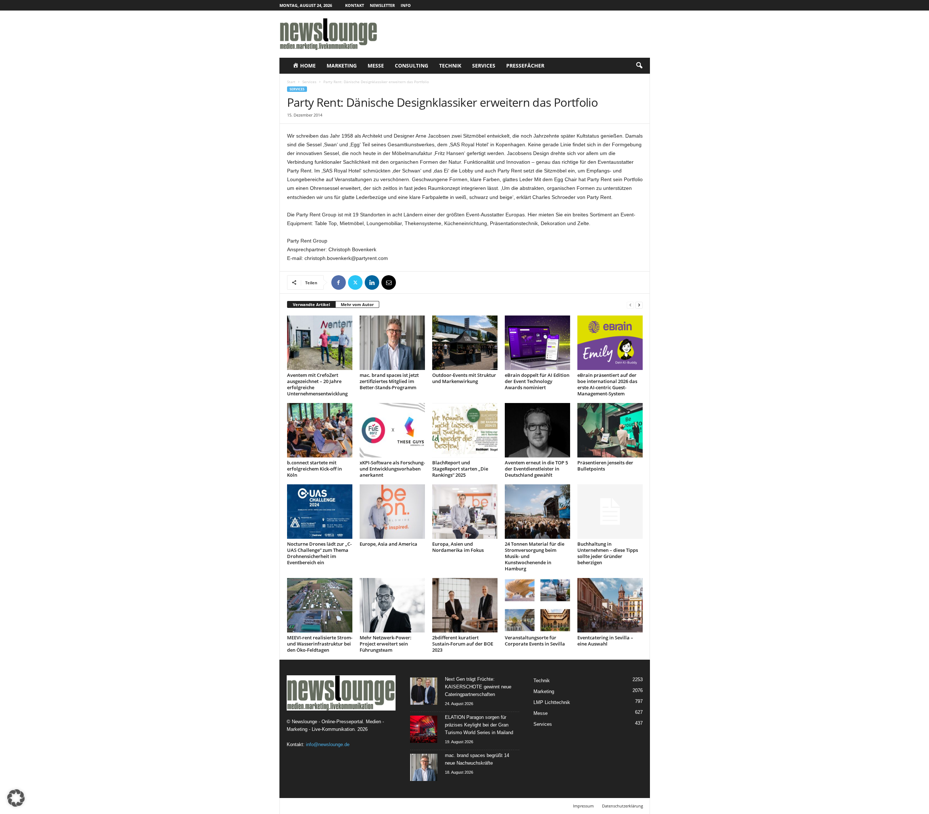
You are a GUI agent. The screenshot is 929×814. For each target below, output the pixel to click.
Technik (450, 65)
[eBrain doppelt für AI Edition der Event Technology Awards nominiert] (537, 343)
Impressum (583, 806)
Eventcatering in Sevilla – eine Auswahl (605, 640)
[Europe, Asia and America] (392, 511)
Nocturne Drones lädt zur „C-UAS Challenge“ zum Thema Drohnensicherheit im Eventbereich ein (319, 553)
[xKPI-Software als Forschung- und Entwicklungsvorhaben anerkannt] (392, 430)
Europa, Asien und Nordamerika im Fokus (458, 547)
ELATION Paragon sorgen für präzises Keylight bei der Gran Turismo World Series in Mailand (479, 725)
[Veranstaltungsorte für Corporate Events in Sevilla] (537, 605)
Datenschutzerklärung (622, 806)
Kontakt (354, 5)
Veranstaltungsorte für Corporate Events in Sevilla (535, 640)
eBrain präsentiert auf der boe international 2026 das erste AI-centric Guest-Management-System (607, 384)
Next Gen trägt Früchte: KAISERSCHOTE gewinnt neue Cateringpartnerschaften (478, 686)
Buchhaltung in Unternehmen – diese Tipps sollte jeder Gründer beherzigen (607, 553)
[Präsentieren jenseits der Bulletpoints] (610, 430)
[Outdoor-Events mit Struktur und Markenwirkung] (465, 343)
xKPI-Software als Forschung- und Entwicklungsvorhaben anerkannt (392, 468)
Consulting (411, 65)
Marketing (342, 65)
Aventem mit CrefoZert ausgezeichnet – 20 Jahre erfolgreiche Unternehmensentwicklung (317, 384)
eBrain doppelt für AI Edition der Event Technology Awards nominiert (537, 381)
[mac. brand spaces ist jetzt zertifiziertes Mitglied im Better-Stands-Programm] (392, 343)
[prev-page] (630, 305)
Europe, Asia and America (388, 544)
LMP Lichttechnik (551, 702)
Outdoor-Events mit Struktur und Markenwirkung (464, 378)
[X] (355, 282)
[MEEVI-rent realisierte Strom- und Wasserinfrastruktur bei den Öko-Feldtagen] (319, 605)
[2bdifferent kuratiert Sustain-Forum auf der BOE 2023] (465, 605)
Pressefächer (525, 65)
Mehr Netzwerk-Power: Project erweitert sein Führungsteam (386, 643)
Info (406, 5)
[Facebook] (338, 282)
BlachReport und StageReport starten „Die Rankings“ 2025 (460, 468)
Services (483, 65)
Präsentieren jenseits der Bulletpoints (605, 465)
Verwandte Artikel (311, 304)
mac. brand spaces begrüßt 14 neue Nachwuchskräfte (477, 759)
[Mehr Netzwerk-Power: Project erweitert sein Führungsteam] (392, 605)
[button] (639, 66)
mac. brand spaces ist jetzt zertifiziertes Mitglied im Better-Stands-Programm (389, 381)
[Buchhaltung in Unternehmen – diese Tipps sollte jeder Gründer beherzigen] (610, 511)
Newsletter (382, 5)
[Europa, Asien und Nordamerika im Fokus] (465, 511)
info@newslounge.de (327, 744)
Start (291, 81)
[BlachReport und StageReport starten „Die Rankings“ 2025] (465, 430)
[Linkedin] (372, 282)
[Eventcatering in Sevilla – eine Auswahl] (610, 605)
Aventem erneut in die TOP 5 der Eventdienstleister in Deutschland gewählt (536, 468)
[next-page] (639, 305)
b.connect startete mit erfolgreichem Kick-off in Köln (314, 468)
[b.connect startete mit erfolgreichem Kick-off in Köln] (319, 430)
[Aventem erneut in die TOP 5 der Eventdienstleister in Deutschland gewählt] (537, 430)
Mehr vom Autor (357, 304)
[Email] (388, 282)
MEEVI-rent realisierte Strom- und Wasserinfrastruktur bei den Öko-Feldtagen (319, 643)
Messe (376, 65)
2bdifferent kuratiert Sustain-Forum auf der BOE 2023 (462, 643)
